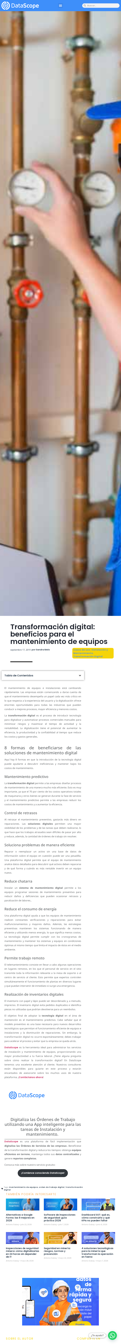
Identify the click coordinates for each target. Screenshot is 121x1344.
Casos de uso (81, 649)
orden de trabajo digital (51, 1187)
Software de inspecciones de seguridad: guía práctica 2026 (59, 1217)
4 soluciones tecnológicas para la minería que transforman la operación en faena (97, 1252)
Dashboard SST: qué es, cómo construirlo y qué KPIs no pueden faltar (96, 1217)
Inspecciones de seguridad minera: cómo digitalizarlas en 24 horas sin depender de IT (22, 1252)
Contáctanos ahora (31, 1077)
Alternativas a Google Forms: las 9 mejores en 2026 (20, 1217)
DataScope (11, 1047)
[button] (60, 5)
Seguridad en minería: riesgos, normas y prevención (57, 1251)
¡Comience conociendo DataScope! (42, 1173)
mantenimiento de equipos (23, 1187)
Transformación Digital (88, 656)
